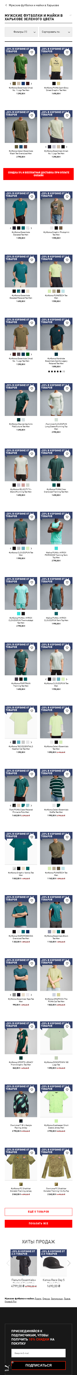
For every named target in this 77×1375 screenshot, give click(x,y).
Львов (67, 1298)
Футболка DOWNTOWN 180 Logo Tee (56, 1063)
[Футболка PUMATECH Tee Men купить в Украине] (56, 271)
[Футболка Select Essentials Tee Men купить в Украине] (56, 722)
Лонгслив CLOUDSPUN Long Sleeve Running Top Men (56, 426)
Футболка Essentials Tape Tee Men (21, 1000)
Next (31, 83)
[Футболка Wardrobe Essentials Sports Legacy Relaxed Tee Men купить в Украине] (56, 334)
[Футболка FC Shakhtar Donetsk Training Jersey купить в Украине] (21, 1164)
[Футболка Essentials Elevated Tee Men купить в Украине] (21, 207)
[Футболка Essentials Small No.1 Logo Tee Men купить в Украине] (56, 126)
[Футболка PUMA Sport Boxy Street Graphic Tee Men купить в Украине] (56, 63)
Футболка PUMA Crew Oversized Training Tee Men (56, 490)
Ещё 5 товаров (38, 1211)
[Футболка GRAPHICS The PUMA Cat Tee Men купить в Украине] (56, 974)
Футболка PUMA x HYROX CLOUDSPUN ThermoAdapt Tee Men (21, 620)
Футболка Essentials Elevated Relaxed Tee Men (21, 296)
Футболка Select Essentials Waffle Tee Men (56, 810)
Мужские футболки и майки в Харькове (34, 5)
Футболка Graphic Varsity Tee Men (21, 873)
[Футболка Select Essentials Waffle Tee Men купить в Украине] (56, 785)
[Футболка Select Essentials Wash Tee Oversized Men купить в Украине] (21, 126)
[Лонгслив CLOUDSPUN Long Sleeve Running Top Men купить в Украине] (56, 399)
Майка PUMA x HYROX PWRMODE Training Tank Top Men (56, 554)
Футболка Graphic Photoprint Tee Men (56, 233)
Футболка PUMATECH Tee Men (56, 296)
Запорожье (57, 1298)
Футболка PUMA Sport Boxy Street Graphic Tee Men (56, 88)
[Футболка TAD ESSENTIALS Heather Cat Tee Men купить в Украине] (21, 722)
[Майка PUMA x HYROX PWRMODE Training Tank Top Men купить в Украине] (56, 528)
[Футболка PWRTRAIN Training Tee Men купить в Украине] (21, 659)
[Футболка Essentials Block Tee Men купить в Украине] (56, 911)
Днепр (38, 1298)
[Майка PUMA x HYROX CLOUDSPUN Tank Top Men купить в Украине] (56, 593)
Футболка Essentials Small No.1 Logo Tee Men (56, 151)
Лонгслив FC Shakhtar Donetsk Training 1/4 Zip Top (56, 1189)
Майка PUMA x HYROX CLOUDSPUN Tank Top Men (56, 619)
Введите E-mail (22, 1353)
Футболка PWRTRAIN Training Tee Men (20, 684)
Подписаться (38, 1365)
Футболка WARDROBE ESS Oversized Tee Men (21, 936)
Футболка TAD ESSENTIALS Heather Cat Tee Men (21, 747)
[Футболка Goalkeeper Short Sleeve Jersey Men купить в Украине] (56, 1100)
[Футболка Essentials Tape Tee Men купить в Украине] (21, 974)
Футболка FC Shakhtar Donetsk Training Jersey (21, 1189)
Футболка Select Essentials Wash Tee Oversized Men (21, 151)
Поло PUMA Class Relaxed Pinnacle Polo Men (21, 810)
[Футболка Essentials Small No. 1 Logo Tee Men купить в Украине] (21, 63)
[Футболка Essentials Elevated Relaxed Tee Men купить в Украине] (21, 271)
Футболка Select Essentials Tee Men (56, 747)
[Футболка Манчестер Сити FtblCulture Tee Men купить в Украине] (21, 399)
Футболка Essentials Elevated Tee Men (21, 233)
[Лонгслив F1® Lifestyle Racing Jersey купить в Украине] (21, 1100)
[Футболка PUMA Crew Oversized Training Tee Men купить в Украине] (56, 464)
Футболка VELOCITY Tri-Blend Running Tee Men (21, 490)
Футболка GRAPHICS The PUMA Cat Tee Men (56, 1000)
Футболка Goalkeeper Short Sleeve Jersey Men (56, 1126)
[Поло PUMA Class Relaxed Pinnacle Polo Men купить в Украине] (21, 785)
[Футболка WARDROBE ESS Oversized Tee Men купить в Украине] (21, 911)
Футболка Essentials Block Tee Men (56, 936)
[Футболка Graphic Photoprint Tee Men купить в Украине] (56, 207)
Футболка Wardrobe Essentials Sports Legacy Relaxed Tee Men (56, 361)
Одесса (46, 1298)
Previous (10, 83)
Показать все (38, 1223)
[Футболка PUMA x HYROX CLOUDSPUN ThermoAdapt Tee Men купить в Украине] (21, 593)
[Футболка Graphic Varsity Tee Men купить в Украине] (21, 848)
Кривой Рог (11, 1301)
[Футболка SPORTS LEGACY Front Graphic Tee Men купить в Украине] (21, 1037)
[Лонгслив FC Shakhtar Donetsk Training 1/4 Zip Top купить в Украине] (56, 1164)
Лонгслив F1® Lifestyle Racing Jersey (21, 1126)
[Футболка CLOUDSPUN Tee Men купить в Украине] (21, 528)
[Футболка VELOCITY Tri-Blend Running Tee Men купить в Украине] (21, 464)
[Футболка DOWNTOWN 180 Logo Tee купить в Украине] (56, 1037)
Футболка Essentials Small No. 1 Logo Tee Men (21, 88)
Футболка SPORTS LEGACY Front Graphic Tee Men (21, 1063)
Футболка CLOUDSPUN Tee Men (21, 553)
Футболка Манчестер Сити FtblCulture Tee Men (21, 424)
